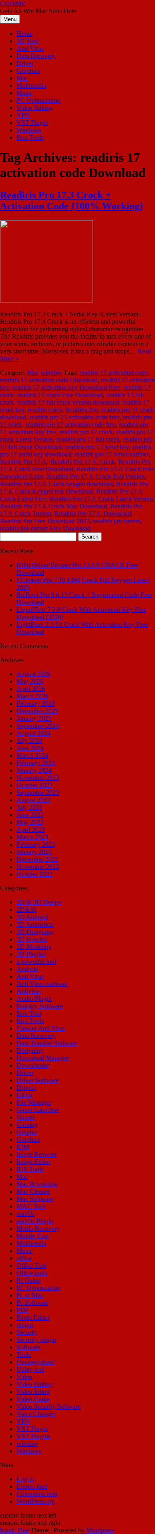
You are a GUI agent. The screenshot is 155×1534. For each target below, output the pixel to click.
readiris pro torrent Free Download (45, 528)
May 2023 (30, 822)
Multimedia (31, 85)
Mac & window (37, 1183)
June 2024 (30, 748)
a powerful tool (36, 961)
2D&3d (26, 909)
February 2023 (36, 844)
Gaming (27, 1124)
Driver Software (38, 1080)
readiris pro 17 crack (86, 432)
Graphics (28, 70)
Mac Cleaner (33, 1191)
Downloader (33, 1065)
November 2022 (38, 866)
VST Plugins (33, 1436)
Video (24, 1376)
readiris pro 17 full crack (88, 439)
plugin (25, 1324)
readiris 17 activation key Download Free (66, 387)
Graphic (27, 1132)
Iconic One (14, 1530)
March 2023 (32, 837)
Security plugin (36, 1339)
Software (28, 1347)
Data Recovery (36, 55)
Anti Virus (30, 48)
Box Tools (30, 137)
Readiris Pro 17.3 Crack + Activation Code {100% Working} (71, 200)
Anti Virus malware (42, 983)
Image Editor (33, 1161)
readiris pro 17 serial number (111, 454)
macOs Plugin (35, 1221)
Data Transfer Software (47, 1043)
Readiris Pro (82, 409)
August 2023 (33, 799)
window (51, 372)
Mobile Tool (33, 1235)
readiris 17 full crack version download (68, 402)
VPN (23, 115)
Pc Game (29, 1280)
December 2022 (37, 859)
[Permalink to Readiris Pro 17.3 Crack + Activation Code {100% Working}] (46, 300)
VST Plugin (32, 122)
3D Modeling (34, 946)
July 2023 (29, 807)
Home (25, 33)
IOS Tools (30, 1169)
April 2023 (31, 829)
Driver (25, 63)
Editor (25, 1094)
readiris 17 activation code (113, 372)
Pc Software (32, 1302)
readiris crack (45, 409)
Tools (24, 1354)
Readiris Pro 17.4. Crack (82, 461)
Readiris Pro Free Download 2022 (45, 521)
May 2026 (30, 681)
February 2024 (36, 762)
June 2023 (30, 814)
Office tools (32, 1272)
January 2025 (34, 718)
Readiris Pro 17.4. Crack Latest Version (101, 498)
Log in (25, 1478)
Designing (30, 1050)
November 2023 (38, 777)
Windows (29, 129)
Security (27, 1332)
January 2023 (34, 851)
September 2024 (38, 725)
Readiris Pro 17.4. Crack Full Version (96, 476)
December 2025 (37, 710)
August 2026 (33, 673)
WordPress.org (36, 1501)
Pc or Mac (30, 1295)
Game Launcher (38, 1109)
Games (26, 1117)
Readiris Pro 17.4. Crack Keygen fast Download (74, 487)
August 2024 (33, 733)
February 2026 (36, 703)
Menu (10, 19)
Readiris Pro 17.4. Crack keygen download (56, 483)
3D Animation (35, 924)
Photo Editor (33, 1317)
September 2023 (38, 792)
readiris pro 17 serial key (97, 446)
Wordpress (100, 1530)
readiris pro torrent (117, 521)
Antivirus (29, 991)
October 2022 (34, 874)
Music (25, 92)
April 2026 (31, 688)
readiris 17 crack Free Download (60, 394)
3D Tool (27, 40)
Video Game (33, 1399)
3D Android (32, 916)
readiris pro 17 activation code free (71, 424)
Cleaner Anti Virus (41, 1028)
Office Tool (32, 1265)
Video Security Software (49, 1406)
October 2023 (34, 785)
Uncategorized (36, 1361)
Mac (22, 78)
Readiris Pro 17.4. (23, 461)
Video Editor (33, 1391)
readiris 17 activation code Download (49, 380)
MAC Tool (31, 1206)
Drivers (26, 1087)
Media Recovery (38, 1228)
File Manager (34, 1102)
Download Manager (43, 1057)
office (24, 1258)
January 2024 (34, 770)
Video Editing (35, 107)
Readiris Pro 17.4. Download (93, 513)
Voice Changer (36, 1413)
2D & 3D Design (39, 902)
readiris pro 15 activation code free (74, 417)
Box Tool (29, 1013)
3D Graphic (32, 939)
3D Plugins (31, 954)
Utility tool (31, 1369)
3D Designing (35, 931)
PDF (23, 1310)
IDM (23, 1146)
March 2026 (32, 696)
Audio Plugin (34, 998)
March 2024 (32, 755)
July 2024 (29, 740)
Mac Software (35, 1198)
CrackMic (13, 3)
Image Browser (37, 1154)
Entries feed (32, 1486)
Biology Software (40, 1005)
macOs (26, 1213)
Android (27, 968)
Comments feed (37, 1493)
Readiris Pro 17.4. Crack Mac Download (53, 506)
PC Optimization (38, 100)
